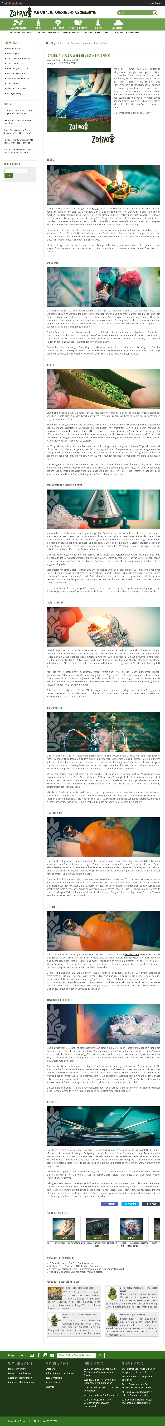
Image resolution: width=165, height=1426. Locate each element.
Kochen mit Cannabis (17, 73)
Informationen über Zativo (60, 1373)
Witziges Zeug (67, 63)
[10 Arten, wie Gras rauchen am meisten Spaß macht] (80, 69)
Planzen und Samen (17, 88)
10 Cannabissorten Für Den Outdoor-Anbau (71, 1263)
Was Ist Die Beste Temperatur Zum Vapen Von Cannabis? (100, 1381)
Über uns (50, 1368)
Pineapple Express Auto (74, 431)
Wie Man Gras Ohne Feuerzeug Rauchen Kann (97, 1244)
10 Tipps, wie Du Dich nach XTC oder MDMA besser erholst (18, 141)
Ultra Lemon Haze (99, 431)
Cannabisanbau (15, 63)
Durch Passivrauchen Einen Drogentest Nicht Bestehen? (17, 131)
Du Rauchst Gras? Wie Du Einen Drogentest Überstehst (19, 112)
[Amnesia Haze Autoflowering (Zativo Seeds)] (55, 1319)
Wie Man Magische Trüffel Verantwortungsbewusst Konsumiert (97, 1403)
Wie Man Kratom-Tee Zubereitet (101, 1395)
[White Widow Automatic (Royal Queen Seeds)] (112, 1293)
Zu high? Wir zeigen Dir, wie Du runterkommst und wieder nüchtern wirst (86, 1268)
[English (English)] (6, 2)
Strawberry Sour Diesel (129, 431)
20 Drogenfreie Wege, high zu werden (63, 1243)
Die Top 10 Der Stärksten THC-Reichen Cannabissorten (77, 1266)
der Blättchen (132, 954)
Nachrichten (13, 83)
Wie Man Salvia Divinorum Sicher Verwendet (101, 1389)
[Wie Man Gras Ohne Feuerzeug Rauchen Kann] (97, 1228)
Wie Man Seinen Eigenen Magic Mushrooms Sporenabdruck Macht (100, 1372)
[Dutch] (20, 2)
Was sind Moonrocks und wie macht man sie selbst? (76, 1271)
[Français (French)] (9, 2)
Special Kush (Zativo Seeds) (132, 1314)
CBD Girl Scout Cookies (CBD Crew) (78, 1288)
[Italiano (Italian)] (17, 2)
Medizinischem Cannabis (19, 78)
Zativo (22, 1421)
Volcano (120, 554)
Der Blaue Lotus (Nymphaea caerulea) (17, 122)
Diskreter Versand (17, 1368)
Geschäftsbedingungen (20, 1377)
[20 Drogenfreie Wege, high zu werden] (63, 1228)
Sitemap (50, 1386)
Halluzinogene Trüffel (17, 68)
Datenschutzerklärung (19, 1373)
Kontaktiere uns (157, 3)
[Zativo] (21, 8)
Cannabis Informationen (19, 58)
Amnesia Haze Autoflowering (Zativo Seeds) (81, 1316)
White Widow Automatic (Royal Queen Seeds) (138, 1289)
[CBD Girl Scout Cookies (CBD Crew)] (55, 1293)
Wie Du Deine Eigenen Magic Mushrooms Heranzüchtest (17, 151)
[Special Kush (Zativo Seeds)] (112, 1319)
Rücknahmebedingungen (21, 1382)
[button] (109, 1204)
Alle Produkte (53, 1382)
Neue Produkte (54, 1377)
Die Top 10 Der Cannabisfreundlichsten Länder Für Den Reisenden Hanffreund (131, 1244)
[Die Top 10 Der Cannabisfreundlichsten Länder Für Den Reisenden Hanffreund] (131, 1228)
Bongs (95, 208)
